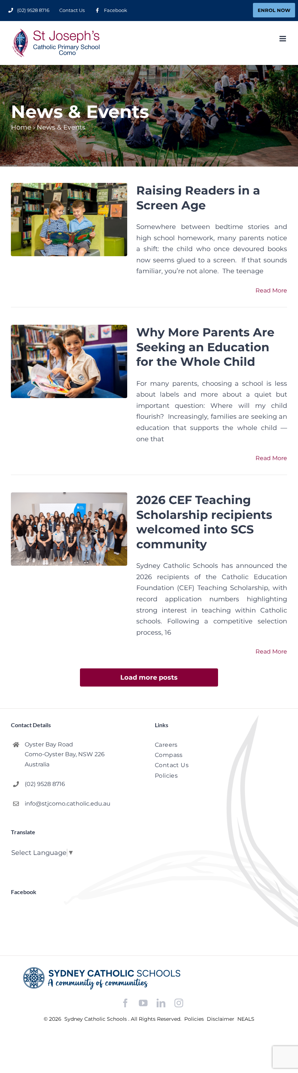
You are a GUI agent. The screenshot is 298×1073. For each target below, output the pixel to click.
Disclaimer (221, 1019)
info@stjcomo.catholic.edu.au (67, 803)
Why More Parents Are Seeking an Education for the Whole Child (205, 347)
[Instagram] (178, 1003)
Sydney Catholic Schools (96, 1019)
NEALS (245, 1019)
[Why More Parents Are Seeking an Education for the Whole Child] (69, 361)
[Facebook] (125, 1003)
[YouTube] (143, 1003)
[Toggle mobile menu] (283, 38)
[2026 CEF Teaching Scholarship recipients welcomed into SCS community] (69, 529)
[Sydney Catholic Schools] (149, 978)
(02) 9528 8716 (45, 784)
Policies (194, 1019)
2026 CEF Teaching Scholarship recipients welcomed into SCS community (204, 522)
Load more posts (149, 677)
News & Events (61, 127)
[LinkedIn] (161, 1003)
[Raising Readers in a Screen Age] (69, 219)
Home (21, 127)
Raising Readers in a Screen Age (198, 197)
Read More (271, 290)
